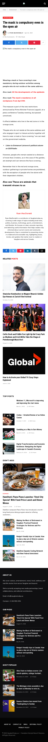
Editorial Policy (36, 724)
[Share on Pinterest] (34, 42)
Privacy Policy (24, 727)
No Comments (10, 37)
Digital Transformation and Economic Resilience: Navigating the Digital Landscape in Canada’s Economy (31, 446)
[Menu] (3, 3)
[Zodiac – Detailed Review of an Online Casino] (9, 419)
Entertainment (8, 17)
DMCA (25, 724)
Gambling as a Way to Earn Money (29, 429)
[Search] (44, 3)
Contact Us (17, 724)
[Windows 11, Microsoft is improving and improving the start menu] (9, 405)
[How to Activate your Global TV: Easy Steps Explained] (24, 360)
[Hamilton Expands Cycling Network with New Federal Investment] (9, 555)
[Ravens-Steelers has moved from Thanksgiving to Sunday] (9, 706)
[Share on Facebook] (9, 42)
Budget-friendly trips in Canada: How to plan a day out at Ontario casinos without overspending (30, 539)
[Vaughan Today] (24, 4)
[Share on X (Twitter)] (22, 42)
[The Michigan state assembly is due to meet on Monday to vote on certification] (9, 690)
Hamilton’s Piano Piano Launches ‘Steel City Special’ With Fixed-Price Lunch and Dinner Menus (23, 500)
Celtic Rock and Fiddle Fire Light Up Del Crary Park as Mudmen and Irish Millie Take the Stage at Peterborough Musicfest (24, 337)
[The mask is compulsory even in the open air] (24, 61)
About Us (7, 724)
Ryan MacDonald (16, 33)
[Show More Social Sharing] (43, 42)
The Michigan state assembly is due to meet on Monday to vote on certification (30, 688)
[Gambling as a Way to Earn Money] (9, 434)
